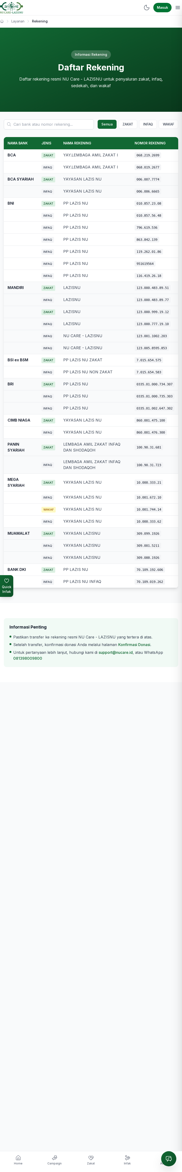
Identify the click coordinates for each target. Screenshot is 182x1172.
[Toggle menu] (177, 7)
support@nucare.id (116, 652)
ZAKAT (128, 124)
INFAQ (148, 124)
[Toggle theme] (146, 7)
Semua (107, 124)
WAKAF (168, 124)
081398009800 (27, 658)
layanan (17, 21)
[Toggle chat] (168, 1158)
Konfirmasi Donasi (134, 644)
